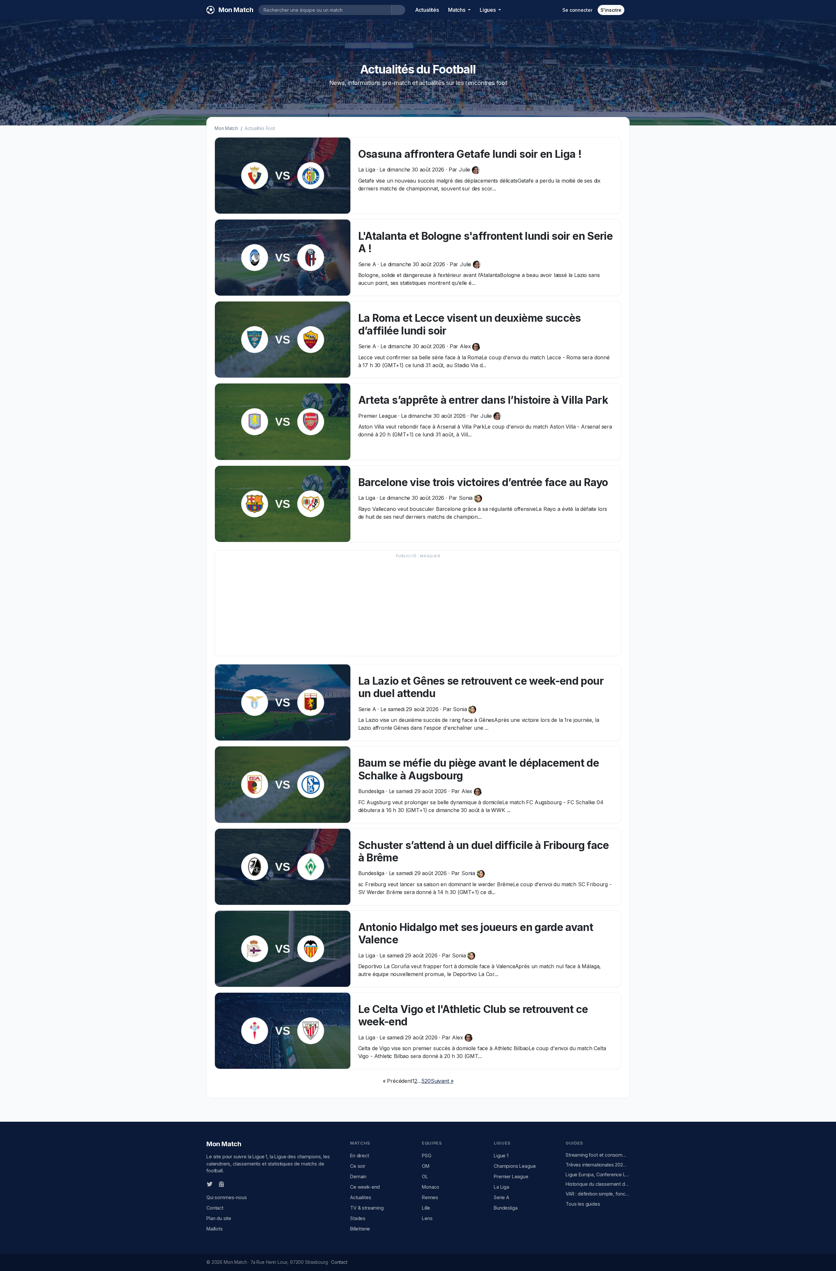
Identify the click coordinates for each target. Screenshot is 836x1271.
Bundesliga (505, 1208)
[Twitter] (209, 1183)
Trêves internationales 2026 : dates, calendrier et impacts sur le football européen (598, 1164)
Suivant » (442, 1081)
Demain (358, 1176)
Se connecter (577, 10)
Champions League (515, 1166)
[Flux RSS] (232, 1184)
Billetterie (360, 1228)
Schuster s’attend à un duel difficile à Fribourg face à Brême (483, 851)
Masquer (430, 556)
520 (426, 1081)
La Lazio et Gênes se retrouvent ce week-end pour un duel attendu (480, 687)
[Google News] (221, 1183)
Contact (214, 1208)
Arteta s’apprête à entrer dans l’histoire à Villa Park (483, 400)
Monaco (430, 1187)
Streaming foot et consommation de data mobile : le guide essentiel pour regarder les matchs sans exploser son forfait (598, 1155)
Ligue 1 (501, 1155)
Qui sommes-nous (226, 1197)
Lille (426, 1208)
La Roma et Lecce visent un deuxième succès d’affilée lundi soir (469, 324)
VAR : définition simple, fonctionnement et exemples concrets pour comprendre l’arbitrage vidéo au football (598, 1194)
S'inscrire (611, 10)
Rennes (430, 1197)
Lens (427, 1218)
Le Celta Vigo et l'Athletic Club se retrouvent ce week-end (473, 1015)
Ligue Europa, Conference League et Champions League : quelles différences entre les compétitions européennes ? (598, 1174)
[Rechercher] (398, 10)
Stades (357, 1218)
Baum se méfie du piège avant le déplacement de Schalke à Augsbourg (478, 769)
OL (425, 1176)
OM (425, 1166)
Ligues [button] (488, 10)
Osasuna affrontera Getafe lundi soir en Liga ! (470, 154)
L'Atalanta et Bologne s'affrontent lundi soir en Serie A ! (485, 242)
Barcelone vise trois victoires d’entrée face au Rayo (483, 482)
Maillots (214, 1228)
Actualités (427, 10)
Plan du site (218, 1218)
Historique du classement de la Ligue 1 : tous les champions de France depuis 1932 (598, 1184)
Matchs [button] (457, 10)
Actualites (360, 1197)
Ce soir (357, 1166)
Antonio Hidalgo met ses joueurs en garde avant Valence (475, 933)
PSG (426, 1155)
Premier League (511, 1176)
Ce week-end (365, 1187)
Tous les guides (583, 1204)
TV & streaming (367, 1208)
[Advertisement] (415, 606)
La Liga (501, 1187)
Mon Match (226, 128)
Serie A (501, 1197)
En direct (359, 1155)
